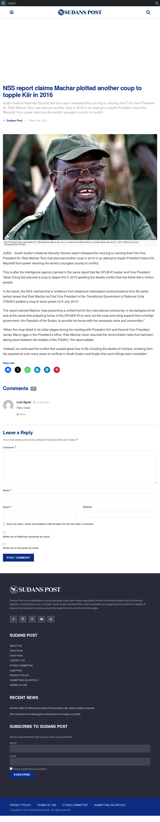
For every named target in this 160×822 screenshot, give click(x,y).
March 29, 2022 (38, 120)
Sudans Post (14, 120)
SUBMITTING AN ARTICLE (24, 680)
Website (87, 507)
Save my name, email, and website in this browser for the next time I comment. (50, 524)
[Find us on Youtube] (41, 619)
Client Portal (16, 650)
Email (7, 507)
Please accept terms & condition (29, 768)
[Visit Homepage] (80, 12)
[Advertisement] (80, 51)
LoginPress (16, 670)
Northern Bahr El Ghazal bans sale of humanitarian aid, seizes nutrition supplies (52, 708)
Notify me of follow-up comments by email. (26, 536)
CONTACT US (17, 660)
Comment (9, 447)
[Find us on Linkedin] (51, 619)
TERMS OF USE (18, 684)
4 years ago (43, 402)
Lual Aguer (24, 402)
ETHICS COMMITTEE (21, 665)
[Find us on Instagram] (32, 619)
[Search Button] (148, 12)
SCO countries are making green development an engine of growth (45, 714)
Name (7, 490)
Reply (23, 414)
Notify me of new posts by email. (21, 548)
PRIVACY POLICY (19, 675)
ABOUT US (16, 645)
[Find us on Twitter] (23, 619)
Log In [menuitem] (12, 3)
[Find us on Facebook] (13, 619)
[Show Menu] (11, 12)
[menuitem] (3, 3)
